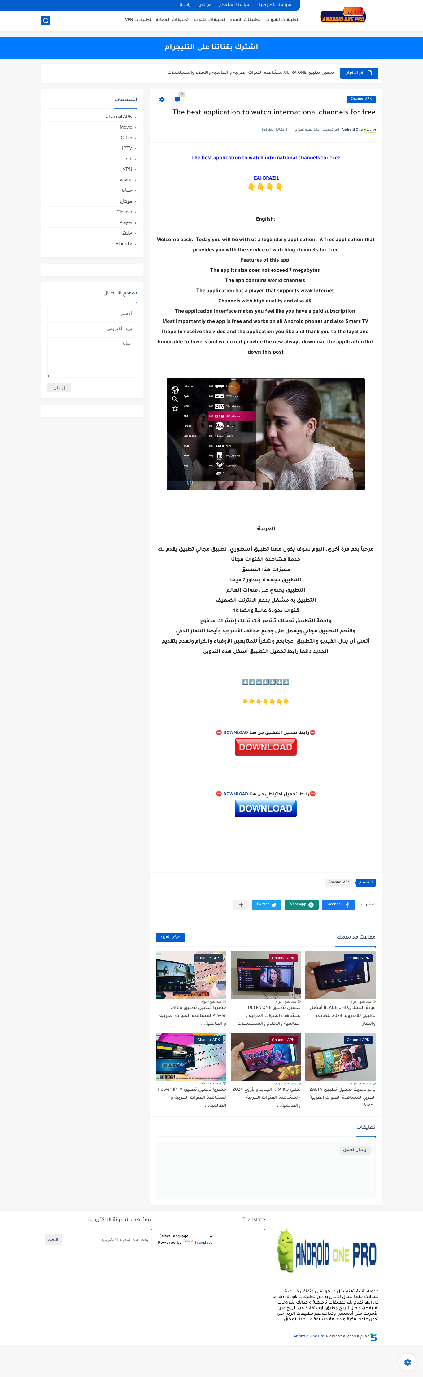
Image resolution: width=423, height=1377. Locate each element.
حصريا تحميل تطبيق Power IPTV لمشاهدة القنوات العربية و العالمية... (192, 1098)
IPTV (127, 148)
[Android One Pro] (343, 15)
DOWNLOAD (235, 733)
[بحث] (45, 20)
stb (129, 158)
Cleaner (124, 211)
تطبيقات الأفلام (245, 20)
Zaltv (127, 232)
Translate (203, 1243)
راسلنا (185, 5)
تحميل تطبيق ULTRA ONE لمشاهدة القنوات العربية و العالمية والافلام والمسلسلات (269, 1016)
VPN (127, 169)
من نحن (204, 5)
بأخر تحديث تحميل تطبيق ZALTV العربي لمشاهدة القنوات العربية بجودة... (343, 1098)
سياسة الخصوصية (275, 5)
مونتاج (126, 201)
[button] (338, 905)
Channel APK (361, 99)
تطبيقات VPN (138, 20)
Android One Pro (309, 1337)
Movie (126, 127)
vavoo (126, 179)
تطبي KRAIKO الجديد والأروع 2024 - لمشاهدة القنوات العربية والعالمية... (267, 1098)
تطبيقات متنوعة (209, 20)
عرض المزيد (170, 937)
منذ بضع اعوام (360, 1001)
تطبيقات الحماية (172, 20)
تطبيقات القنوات (281, 20)
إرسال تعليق (355, 1150)
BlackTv (124, 243)
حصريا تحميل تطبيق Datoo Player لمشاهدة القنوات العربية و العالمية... (263, 73)
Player (125, 222)
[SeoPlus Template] (373, 1337)
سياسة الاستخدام (235, 5)
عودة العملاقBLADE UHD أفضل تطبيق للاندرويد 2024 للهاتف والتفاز (343, 1016)
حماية (126, 190)
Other (126, 137)
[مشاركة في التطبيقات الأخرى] (241, 905)
